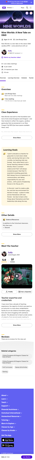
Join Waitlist (26, 457)
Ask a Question (26, 292)
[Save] (31, 13)
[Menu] (31, 8)
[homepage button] (4, 8)
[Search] (27, 8)
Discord (7, 227)
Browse (9, 7)
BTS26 (25, 1)
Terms (18, 3)
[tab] (3, 78)
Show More (17, 138)
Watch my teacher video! (12, 57)
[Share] (27, 13)
